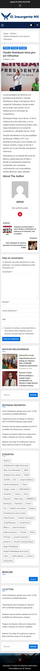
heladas (32, 508)
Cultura (17, 494)
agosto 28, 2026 (26, 368)
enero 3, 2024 (9, 59)
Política (6, 48)
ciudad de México (26, 480)
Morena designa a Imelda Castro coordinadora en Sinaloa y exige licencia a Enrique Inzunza (28, 381)
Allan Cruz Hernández (11, 470)
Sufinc (5, 556)
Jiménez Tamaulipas (26, 518)
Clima (24, 485)
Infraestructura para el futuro (14, 513)
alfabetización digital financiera (15, 465)
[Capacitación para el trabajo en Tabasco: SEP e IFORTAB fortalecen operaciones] (9, 361)
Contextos (7, 494)
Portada (14, 48)
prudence (7, 542)
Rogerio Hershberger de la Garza (16, 551)
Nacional (22, 373)
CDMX (26, 475)
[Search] (37, 25)
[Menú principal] (2, 25)
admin (20, 201)
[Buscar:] (15, 395)
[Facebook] (20, 5)
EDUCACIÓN (23, 355)
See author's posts (20, 208)
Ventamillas (8, 561)
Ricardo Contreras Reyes (23, 542)
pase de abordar (19, 527)
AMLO (26, 470)
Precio (32, 532)
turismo (30, 556)
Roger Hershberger (10, 547)
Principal (23, 48)
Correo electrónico (10, 311)
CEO (14, 480)
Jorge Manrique (9, 523)
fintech (28, 504)
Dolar (26, 494)
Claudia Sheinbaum (11, 485)
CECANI (6, 480)
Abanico (6, 461)
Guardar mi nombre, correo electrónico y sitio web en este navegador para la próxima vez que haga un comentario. (20, 331)
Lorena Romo (24, 523)
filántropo (18, 504)
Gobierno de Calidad (17, 508)
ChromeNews (14, 668)
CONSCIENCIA (24, 489)
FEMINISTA (30, 499)
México (6, 527)
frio (4, 508)
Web (4, 319)
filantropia (7, 504)
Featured (6, 499)
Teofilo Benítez (17, 556)
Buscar (7, 572)
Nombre (6, 302)
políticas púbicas (10, 532)
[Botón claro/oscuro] (32, 25)
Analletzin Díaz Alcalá (12, 475)
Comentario (7, 272)
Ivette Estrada (8, 518)
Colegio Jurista (9, 489)
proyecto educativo (21, 537)
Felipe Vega (18, 499)
